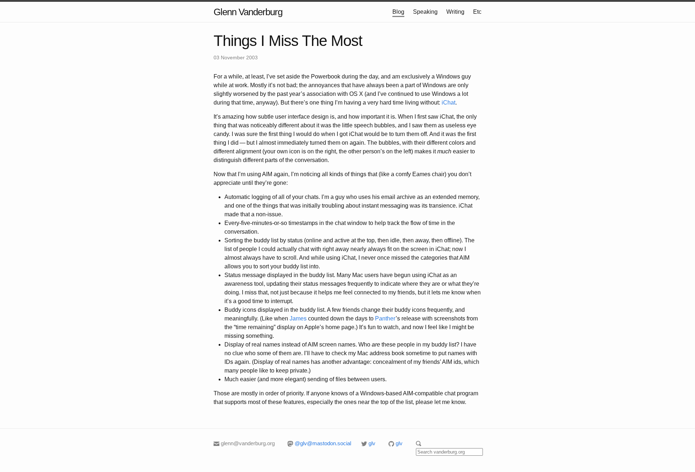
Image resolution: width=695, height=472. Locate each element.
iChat (448, 102)
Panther (385, 318)
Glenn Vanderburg (248, 12)
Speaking (425, 12)
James (298, 318)
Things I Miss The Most (288, 40)
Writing (455, 12)
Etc (477, 12)
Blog (398, 12)
